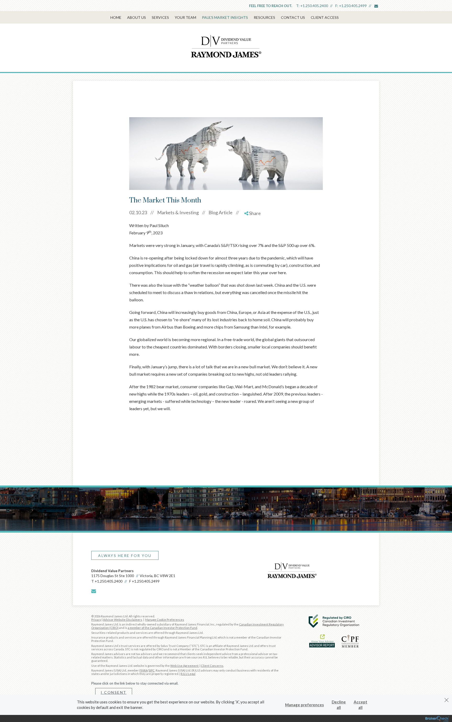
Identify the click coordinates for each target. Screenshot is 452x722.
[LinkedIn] (253, 234)
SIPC (152, 670)
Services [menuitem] (160, 17)
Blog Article (220, 212)
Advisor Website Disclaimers (122, 619)
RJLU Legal (188, 673)
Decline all (339, 705)
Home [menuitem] (115, 17)
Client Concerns (212, 665)
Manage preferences (304, 704)
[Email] (253, 241)
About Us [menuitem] (136, 17)
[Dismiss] (446, 700)
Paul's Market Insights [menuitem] (225, 17)
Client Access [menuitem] (325, 17)
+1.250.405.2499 (353, 5)
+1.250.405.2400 (314, 5)
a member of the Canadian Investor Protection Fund (162, 627)
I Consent (114, 692)
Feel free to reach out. (270, 6)
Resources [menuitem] (264, 17)
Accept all (360, 705)
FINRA (143, 670)
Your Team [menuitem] (185, 17)
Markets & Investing (178, 212)
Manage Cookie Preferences (164, 619)
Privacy (96, 619)
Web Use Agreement (184, 665)
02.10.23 (141, 212)
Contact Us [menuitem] (293, 17)
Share (254, 213)
